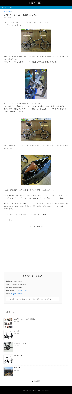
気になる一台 (18, 355)
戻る (10, 220)
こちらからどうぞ (21, 291)
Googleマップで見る (17, 294)
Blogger (47, 390)
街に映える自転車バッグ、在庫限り (24, 319)
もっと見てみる (36, 381)
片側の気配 (17, 367)
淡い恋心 (16, 331)
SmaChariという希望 (20, 343)
